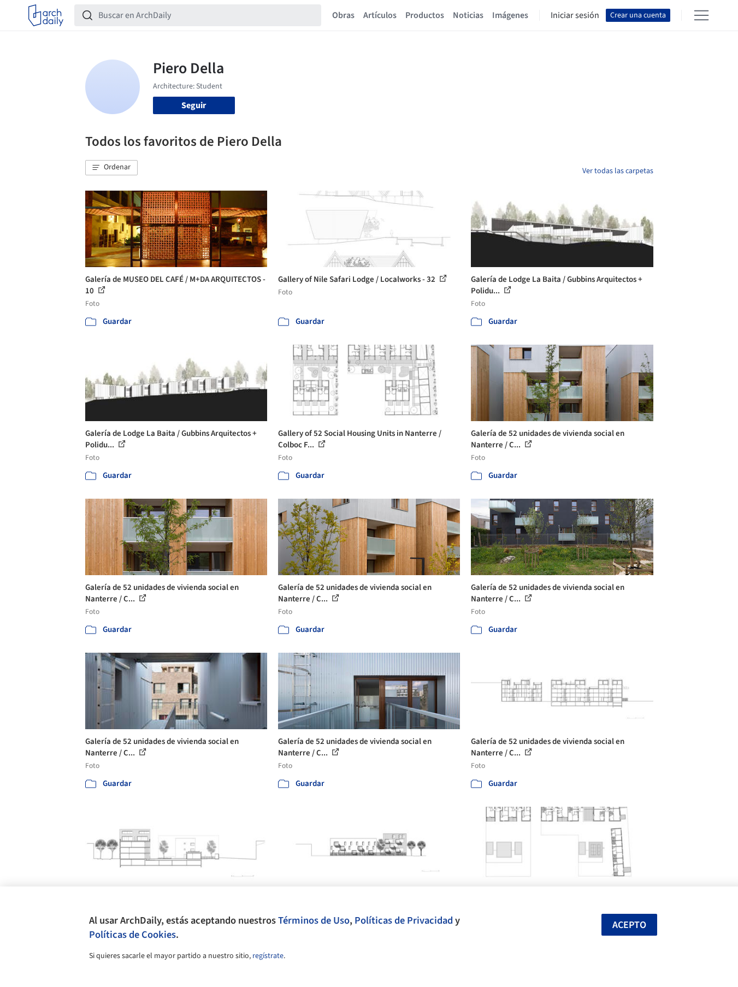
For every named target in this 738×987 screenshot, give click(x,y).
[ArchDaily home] (45, 15)
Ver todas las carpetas (617, 171)
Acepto (629, 925)
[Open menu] (701, 15)
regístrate (268, 955)
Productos (424, 15)
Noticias (468, 15)
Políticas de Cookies (132, 934)
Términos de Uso (314, 920)
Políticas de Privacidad (404, 920)
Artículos (380, 15)
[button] (111, 167)
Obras (343, 15)
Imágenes (510, 15)
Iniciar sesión (575, 15)
